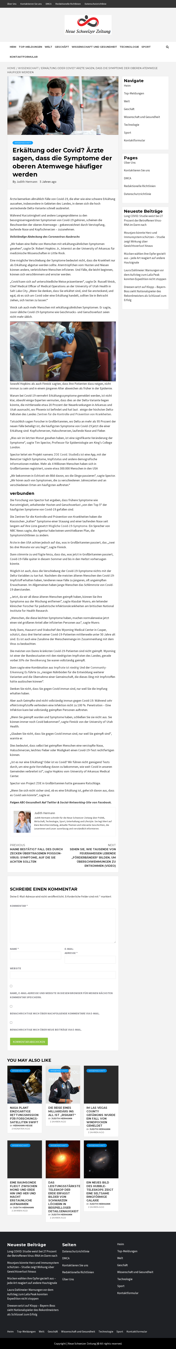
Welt (48, 46)
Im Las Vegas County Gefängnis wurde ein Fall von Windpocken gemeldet (100, 1116)
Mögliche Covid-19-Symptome (67, 526)
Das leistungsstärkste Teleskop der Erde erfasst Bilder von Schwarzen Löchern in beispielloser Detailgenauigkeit (64, 1197)
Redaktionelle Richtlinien (68, 3)
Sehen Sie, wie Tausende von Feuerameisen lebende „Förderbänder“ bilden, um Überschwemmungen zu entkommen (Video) (93, 855)
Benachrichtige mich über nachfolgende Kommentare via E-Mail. (55, 1013)
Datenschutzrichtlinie (95, 3)
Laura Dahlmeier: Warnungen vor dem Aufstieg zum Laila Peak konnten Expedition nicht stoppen (145, 274)
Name (14, 948)
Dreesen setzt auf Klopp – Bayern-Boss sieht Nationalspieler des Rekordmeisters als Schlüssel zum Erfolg (145, 293)
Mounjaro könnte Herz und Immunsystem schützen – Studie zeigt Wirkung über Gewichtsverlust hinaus (144, 239)
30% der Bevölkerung (32, 660)
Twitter (52, 802)
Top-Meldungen (30, 46)
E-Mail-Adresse (71, 951)
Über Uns (11, 3)
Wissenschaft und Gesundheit (94, 46)
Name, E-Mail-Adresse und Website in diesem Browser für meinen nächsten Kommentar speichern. (61, 995)
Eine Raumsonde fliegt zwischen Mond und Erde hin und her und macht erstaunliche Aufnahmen (23, 1193)
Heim (13, 46)
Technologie (129, 46)
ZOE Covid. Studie (65, 454)
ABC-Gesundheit (30, 802)
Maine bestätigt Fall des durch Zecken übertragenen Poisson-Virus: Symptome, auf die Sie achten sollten (36, 853)
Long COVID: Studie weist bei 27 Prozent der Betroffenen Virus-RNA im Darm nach (143, 220)
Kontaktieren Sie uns (31, 3)
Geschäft (62, 46)
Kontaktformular (24, 56)
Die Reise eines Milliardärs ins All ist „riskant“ (62, 1111)
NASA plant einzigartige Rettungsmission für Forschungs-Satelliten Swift (24, 1115)
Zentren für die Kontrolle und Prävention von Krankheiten (74, 414)
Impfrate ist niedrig (66, 667)
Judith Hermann (27, 182)
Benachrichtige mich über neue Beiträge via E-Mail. (46, 1029)
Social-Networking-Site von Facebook (85, 802)
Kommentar (19, 905)
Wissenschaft (23, 142)
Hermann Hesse (22, 1125)
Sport (146, 46)
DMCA (49, 3)
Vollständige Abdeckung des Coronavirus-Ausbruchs (45, 237)
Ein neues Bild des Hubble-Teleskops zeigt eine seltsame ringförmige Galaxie (99, 1191)
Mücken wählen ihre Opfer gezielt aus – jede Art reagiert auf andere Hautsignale (145, 258)
